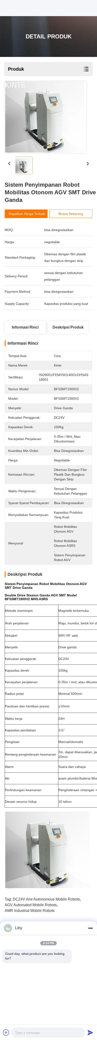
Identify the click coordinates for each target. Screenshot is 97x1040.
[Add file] (6, 1032)
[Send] (90, 1032)
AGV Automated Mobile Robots (31, 905)
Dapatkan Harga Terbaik (27, 214)
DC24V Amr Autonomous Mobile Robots (46, 899)
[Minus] (90, 928)
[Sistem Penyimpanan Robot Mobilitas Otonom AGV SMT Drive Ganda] (45, 117)
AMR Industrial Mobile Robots (30, 911)
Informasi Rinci (25, 327)
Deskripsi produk (68, 327)
